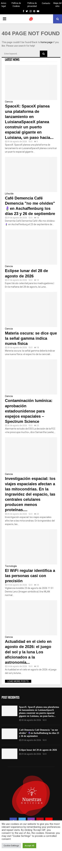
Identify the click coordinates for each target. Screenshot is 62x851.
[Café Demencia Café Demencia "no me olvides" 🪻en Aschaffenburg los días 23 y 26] (31, 174)
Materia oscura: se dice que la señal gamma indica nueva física (31, 338)
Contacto (46, 3)
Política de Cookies (16, 4)
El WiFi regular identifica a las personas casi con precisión (30, 575)
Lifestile (9, 193)
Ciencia (9, 101)
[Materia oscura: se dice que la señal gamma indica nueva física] (31, 309)
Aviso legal (3, 4)
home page (47, 42)
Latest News (12, 59)
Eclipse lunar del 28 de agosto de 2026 (38, 750)
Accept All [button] (29, 845)
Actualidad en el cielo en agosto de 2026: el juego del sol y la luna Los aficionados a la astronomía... (28, 652)
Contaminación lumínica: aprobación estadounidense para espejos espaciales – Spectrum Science (28, 411)
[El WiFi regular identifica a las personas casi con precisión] (31, 546)
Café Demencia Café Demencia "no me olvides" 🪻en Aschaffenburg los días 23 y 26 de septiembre (39, 733)
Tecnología (11, 566)
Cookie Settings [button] (11, 845)
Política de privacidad (32, 4)
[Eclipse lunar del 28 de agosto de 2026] (31, 247)
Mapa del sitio (57, 4)
